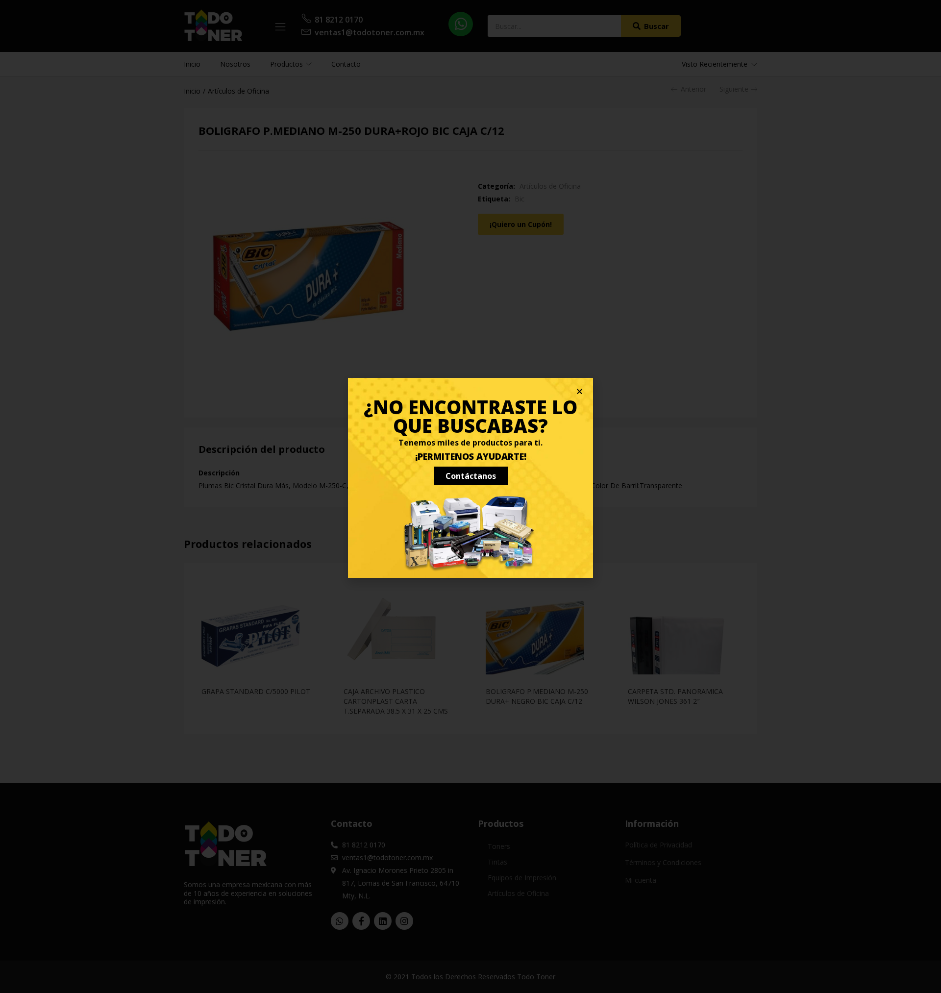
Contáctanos (471, 476)
